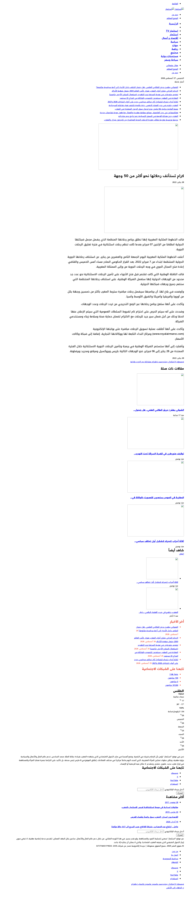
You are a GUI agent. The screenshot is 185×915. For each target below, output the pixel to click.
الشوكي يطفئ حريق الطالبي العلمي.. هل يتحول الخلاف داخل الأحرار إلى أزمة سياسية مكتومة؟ (137, 87)
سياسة (174, 41)
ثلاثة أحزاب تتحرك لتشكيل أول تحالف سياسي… (159, 541)
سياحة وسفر (171, 59)
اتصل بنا (174, 855)
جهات (175, 45)
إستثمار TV (172, 30)
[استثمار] (174, 9)
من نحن (175, 851)
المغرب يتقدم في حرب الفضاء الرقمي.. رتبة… (158, 612)
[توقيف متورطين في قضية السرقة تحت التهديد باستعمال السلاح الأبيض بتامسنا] (155, 448)
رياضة (175, 48)
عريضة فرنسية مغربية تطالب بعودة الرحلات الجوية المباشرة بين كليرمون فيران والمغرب (141, 120)
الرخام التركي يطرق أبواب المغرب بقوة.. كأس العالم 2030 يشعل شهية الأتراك (145, 91)
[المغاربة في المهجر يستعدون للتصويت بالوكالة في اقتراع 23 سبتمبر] (155, 492)
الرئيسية (173, 23)
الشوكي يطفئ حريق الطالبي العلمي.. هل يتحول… (158, 410)
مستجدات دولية (169, 56)
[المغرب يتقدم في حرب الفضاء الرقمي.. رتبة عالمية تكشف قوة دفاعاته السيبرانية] (162, 608)
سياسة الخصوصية (170, 858)
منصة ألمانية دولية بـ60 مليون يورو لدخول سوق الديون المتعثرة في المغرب (146, 109)
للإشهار (174, 862)
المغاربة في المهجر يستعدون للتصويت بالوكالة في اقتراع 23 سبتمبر (149, 98)
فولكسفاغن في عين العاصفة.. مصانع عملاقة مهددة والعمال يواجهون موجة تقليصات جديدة (139, 112)
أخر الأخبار (173, 27)
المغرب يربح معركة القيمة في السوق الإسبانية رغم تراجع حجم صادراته (148, 116)
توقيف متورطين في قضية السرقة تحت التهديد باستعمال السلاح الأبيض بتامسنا (143, 94)
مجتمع (174, 52)
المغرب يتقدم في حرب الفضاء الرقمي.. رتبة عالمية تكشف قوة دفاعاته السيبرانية (143, 105)
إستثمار (174, 34)
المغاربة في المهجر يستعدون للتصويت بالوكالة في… (157, 497)
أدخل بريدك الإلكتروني (174, 789)
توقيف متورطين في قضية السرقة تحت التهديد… (159, 453)
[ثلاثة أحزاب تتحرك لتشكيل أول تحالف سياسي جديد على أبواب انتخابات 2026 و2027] (155, 536)
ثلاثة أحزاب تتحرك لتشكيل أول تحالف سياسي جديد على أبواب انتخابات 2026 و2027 (143, 102)
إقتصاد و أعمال (170, 38)
